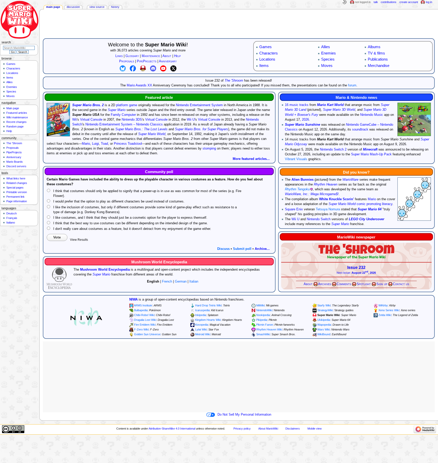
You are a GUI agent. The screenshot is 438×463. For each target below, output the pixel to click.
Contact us (401, 284)
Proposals (12, 147)
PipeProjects (14, 152)
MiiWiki (260, 305)
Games (10, 63)
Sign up (381, 284)
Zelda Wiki (384, 315)
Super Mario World (151, 134)
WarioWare (350, 179)
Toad (104, 143)
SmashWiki (263, 334)
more (182, 50)
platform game (126, 105)
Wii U (191, 119)
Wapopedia (324, 324)
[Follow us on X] (173, 68)
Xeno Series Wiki (388, 310)
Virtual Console (91, 119)
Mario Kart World (330, 105)
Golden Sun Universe (147, 334)
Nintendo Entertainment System (199, 105)
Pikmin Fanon (264, 324)
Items (9, 77)
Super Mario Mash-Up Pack (371, 154)
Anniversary (13, 157)
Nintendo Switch (319, 219)
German (181, 281)
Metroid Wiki (202, 334)
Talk (376, 2)
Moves (10, 96)
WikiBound (323, 334)
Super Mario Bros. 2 (88, 105)
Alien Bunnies (302, 179)
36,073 (122, 50)
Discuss (223, 249)
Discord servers (16, 166)
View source (96, 6)
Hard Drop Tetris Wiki (208, 305)
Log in (429, 2)
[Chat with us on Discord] (153, 68)
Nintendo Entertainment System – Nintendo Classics (124, 124)
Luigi (95, 143)
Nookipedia (263, 315)
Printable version (16, 192)
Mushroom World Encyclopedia (105, 269)
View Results (79, 240)
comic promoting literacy (374, 204)
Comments (344, 284)
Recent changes (16, 121)
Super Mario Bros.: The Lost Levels (141, 129)
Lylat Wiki (201, 329)
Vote (57, 237)
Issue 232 (356, 267)
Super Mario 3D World (339, 110)
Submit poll (242, 249)
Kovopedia (201, 324)
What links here (15, 178)
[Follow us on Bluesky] (123, 68)
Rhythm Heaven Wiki (269, 329)
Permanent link (15, 196)
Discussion (73, 6)
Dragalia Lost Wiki (145, 319)
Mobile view (314, 428)
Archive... (262, 249)
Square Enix (294, 209)
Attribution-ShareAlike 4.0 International (172, 428)
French (167, 281)
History (115, 6)
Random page (15, 126)
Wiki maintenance (17, 117)
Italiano (10, 222)
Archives (324, 284)
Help (9, 131)
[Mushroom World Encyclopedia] (59, 278)
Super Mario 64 (369, 209)
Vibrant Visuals (296, 159)
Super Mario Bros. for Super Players (201, 129)
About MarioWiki (268, 428)
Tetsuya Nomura (328, 209)
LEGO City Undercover (366, 219)
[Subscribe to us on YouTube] (163, 68)
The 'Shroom (234, 80)
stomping (209, 148)
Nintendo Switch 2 (333, 149)
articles (133, 50)
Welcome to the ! (148, 44)
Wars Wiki (323, 329)
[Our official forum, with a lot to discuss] (143, 68)
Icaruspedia (202, 310)
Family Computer (123, 115)
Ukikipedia (323, 319)
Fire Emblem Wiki (144, 324)
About (308, 284)
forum (352, 85)
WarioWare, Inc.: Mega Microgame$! (312, 194)
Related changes (16, 182)
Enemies (11, 86)
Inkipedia (200, 315)
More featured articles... (251, 159)
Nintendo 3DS (132, 119)
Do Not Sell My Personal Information (244, 414)
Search (6, 42)
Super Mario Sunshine (302, 124)
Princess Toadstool (128, 143)
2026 (305, 119)
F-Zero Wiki (141, 329)
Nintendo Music (371, 115)
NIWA (133, 299)
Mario (86, 143)
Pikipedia (261, 319)
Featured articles (16, 112)
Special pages (15, 187)
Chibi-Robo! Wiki (144, 315)
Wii (74, 119)
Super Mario (162, 50)
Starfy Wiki (324, 305)
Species (11, 91)
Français (11, 217)
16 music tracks (296, 105)
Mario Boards (14, 161)
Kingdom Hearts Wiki (208, 319)
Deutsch (11, 213)
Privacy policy (242, 428)
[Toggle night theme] (344, 2)
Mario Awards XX (139, 85)
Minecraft (370, 149)
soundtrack (360, 129)
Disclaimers (292, 428)
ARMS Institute (143, 305)
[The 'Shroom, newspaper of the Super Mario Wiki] (356, 251)
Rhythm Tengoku (297, 189)
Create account (408, 2)
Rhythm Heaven (325, 184)
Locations (12, 73)
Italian (193, 281)
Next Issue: (356, 272)
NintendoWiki (264, 310)
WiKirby (383, 305)
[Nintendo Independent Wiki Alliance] (86, 317)
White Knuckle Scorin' (336, 199)
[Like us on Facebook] (133, 68)
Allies (9, 82)
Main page (53, 6)
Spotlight (364, 284)
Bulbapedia (141, 310)
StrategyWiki (325, 310)
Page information (16, 201)
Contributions (388, 2)
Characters (13, 68)
